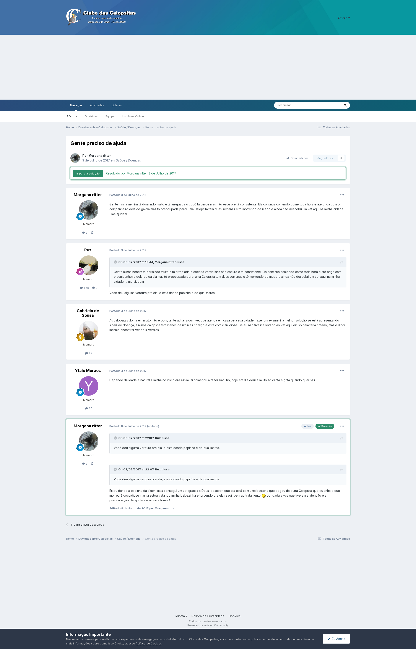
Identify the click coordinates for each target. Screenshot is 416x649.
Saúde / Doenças (128, 160)
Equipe (110, 116)
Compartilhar (298, 158)
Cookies (234, 616)
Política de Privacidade (208, 616)
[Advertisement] (208, 67)
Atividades (97, 105)
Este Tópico (327, 105)
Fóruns (72, 116)
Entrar (343, 17)
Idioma (181, 616)
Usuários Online (133, 116)
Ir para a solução (88, 173)
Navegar (76, 105)
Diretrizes (91, 116)
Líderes (117, 105)
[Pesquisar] (345, 105)
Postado (127, 195)
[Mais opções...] (342, 195)
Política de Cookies (149, 643)
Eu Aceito (337, 639)
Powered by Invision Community (208, 625)
